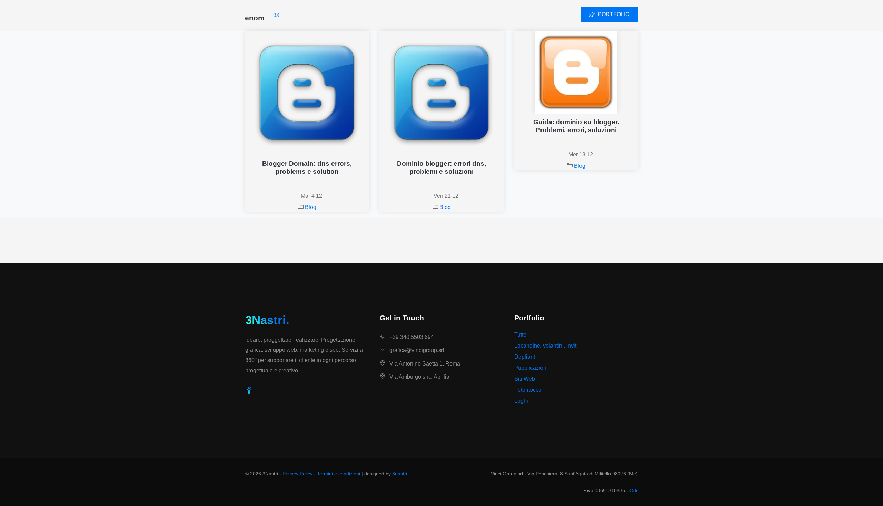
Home (426, 14)
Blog (310, 207)
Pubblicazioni (531, 368)
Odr (633, 490)
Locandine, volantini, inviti (546, 346)
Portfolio (504, 14)
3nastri (399, 473)
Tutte (520, 335)
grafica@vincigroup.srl (416, 350)
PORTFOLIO (613, 14)
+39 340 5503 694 (411, 337)
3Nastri (262, 14)
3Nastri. (267, 320)
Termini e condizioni (338, 473)
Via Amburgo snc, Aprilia (418, 377)
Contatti (543, 14)
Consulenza (460, 14)
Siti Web (524, 379)
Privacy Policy (297, 473)
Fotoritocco (528, 390)
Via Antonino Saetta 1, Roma (424, 364)
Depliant (524, 357)
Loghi (521, 401)
